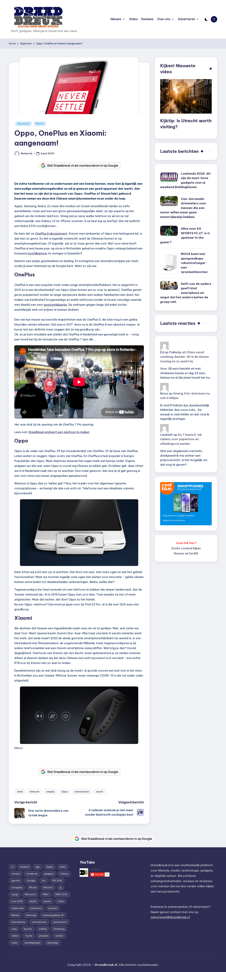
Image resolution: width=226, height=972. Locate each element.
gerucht (15, 880)
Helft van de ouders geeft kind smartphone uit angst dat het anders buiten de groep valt (185, 293)
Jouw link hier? (186, 543)
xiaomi (99, 791)
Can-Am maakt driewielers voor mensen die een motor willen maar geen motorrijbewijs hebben (183, 208)
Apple (49, 866)
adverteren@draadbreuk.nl (170, 917)
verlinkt (59, 935)
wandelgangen (32, 942)
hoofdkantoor (37, 253)
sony (14, 928)
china (20, 791)
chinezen (34, 791)
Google (31, 880)
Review (15, 915)
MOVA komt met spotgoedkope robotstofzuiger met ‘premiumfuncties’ (194, 263)
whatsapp (52, 942)
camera (15, 873)
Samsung (31, 915)
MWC (46, 894)
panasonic (36, 908)
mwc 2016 (17, 901)
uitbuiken (44, 935)
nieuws (47, 901)
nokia (61, 901)
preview (53, 908)
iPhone (33, 887)
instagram (16, 887)
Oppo (64, 791)
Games (64, 873)
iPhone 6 (48, 887)
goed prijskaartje (55, 304)
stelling (43, 928)
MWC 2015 (61, 894)
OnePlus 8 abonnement (51, 233)
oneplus (50, 791)
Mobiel (40, 123)
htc (44, 880)
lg (60, 887)
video (14, 942)
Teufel (28, 935)
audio (63, 866)
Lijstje (14, 894)
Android (24, 866)
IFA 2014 (57, 880)
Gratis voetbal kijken (186, 548)
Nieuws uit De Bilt (186, 553)
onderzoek (17, 908)
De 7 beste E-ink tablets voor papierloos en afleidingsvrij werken (181, 439)
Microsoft (30, 894)
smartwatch (60, 922)
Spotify (28, 928)
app (37, 866)
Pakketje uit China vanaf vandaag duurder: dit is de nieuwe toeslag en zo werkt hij (184, 356)
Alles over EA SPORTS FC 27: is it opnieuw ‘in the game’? (185, 235)
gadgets (49, 873)
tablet (14, 935)
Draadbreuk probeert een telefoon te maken (58, 432)
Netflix (33, 901)
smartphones (82, 791)
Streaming (59, 928)
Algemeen (23, 123)
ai (12, 866)
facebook (32, 873)
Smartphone (18, 922)
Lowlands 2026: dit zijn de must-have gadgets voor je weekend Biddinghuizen (185, 180)
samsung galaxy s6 (53, 915)
